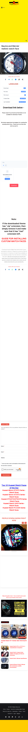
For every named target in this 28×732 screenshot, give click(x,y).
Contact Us (10, 713)
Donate (8, 709)
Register (18, 713)
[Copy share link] (19, 79)
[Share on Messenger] (15, 79)
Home (4, 709)
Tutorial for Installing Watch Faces (18, 709)
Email (2, 451)
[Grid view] (3, 165)
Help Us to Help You (7, 711)
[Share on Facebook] (5, 79)
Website (3, 457)
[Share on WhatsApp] (12, 79)
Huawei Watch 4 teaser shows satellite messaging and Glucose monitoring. (17, 654)
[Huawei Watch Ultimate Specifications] (5, 660)
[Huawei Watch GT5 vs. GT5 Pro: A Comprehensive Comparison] (5, 648)
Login (14, 713)
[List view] (6, 165)
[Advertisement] (14, 24)
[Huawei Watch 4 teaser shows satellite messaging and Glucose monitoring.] (5, 654)
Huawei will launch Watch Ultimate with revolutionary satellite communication (17, 666)
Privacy (20, 711)
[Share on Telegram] (9, 79)
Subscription (15, 711)
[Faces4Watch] (14, 3)
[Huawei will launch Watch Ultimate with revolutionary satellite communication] (5, 666)
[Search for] (26, 41)
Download (7, 178)
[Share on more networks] (22, 79)
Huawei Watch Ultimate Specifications (18, 658)
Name (2, 446)
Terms (24, 711)
